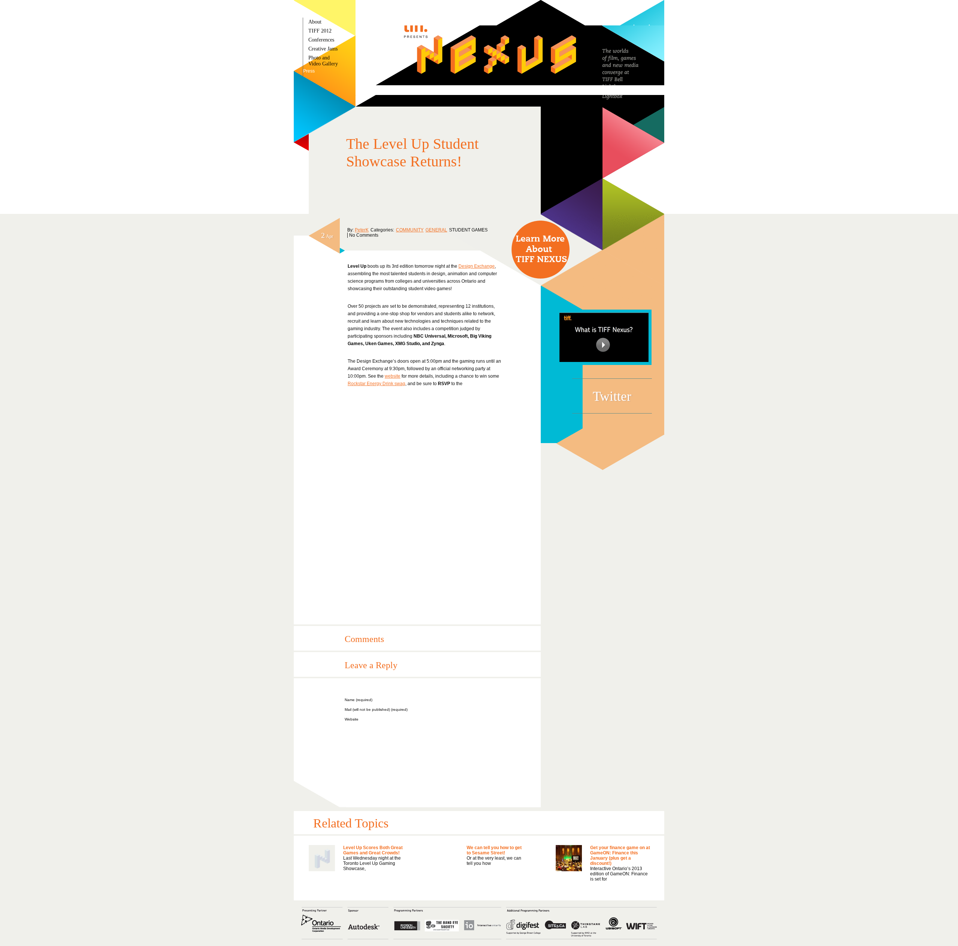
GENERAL (436, 230)
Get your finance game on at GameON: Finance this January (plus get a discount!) (620, 855)
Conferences (321, 40)
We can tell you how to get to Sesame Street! (494, 850)
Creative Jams (323, 49)
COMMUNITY (410, 230)
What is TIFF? (604, 337)
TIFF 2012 (320, 31)
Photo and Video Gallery (323, 61)
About (314, 22)
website (392, 376)
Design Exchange (476, 266)
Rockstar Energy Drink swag (376, 383)
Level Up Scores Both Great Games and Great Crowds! (373, 850)
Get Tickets (541, 250)
